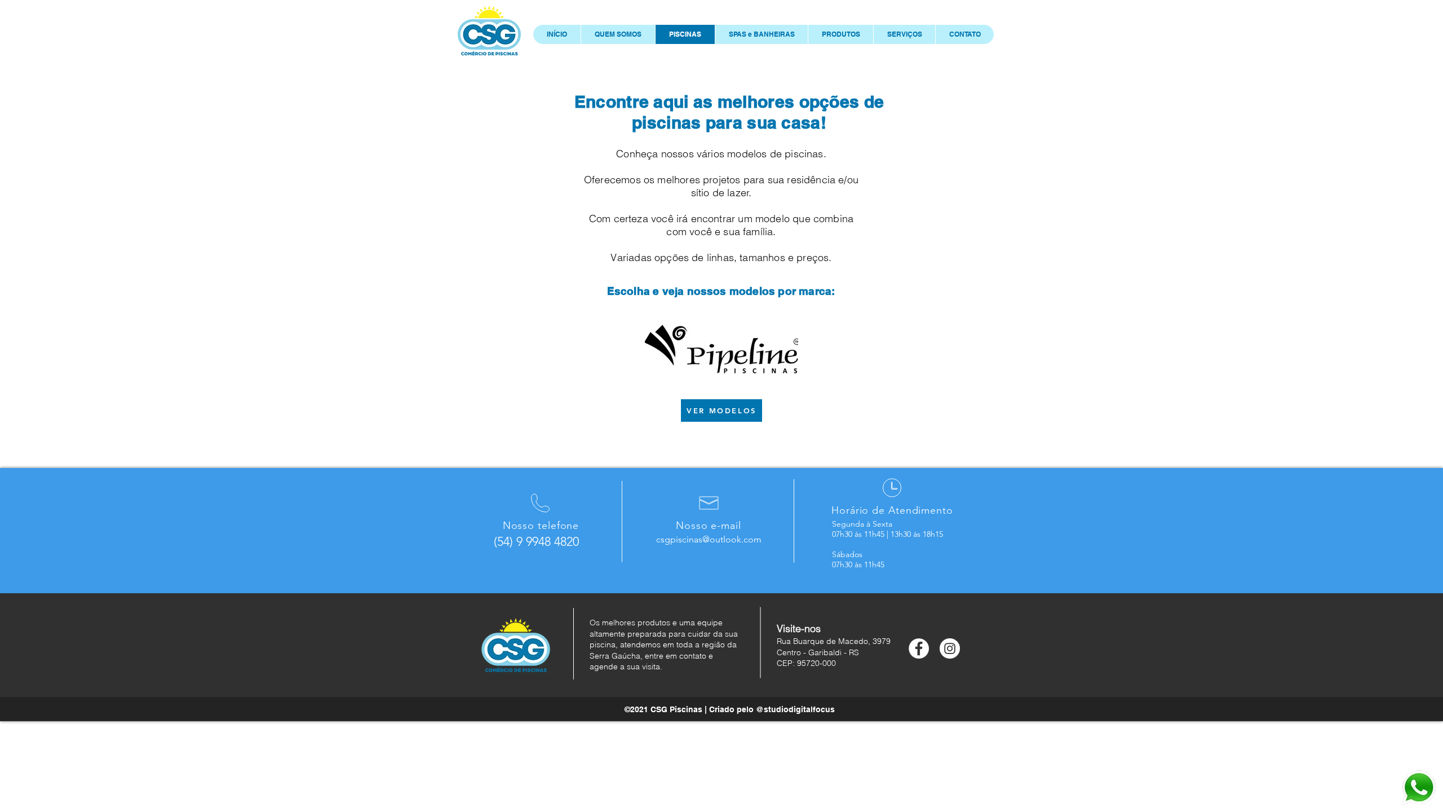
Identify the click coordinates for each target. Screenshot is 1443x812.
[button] (840, 34)
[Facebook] (919, 648)
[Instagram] (950, 648)
